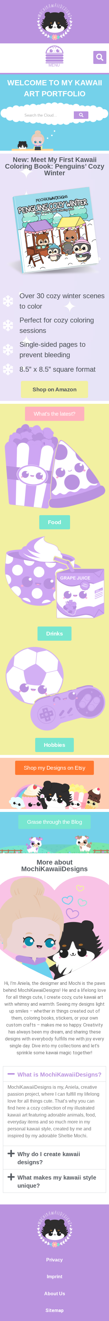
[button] (54, 58)
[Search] (81, 115)
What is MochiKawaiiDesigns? (59, 1074)
